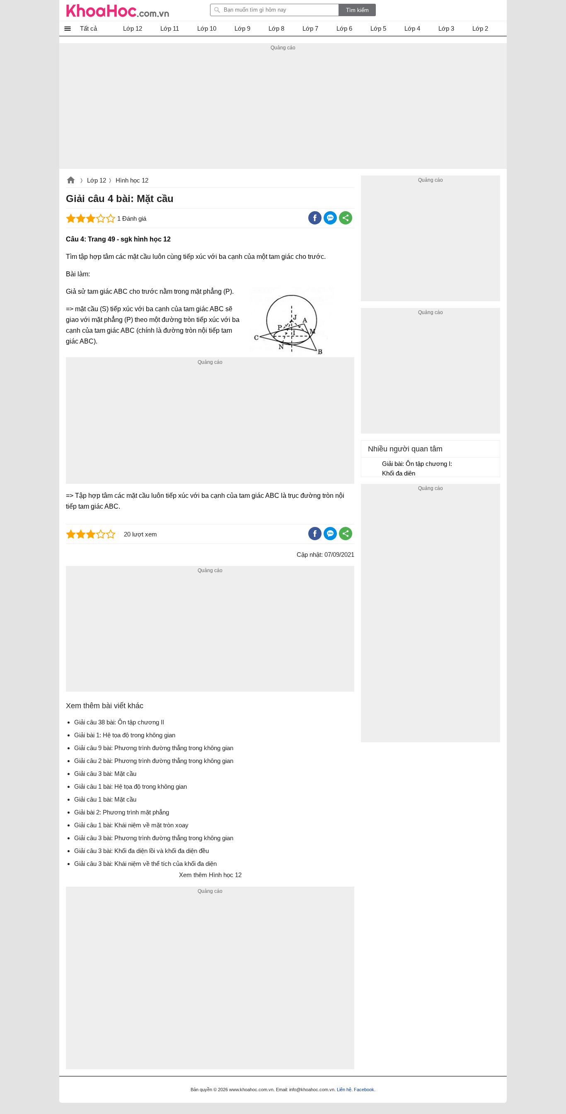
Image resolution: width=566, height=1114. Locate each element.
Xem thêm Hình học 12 (210, 874)
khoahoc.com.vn (71, 181)
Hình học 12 (132, 180)
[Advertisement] (283, 111)
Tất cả (88, 28)
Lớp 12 (96, 180)
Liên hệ (344, 1089)
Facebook (364, 1089)
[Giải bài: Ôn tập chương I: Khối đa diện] (372, 467)
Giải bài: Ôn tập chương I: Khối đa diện (417, 468)
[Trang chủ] (117, 10)
